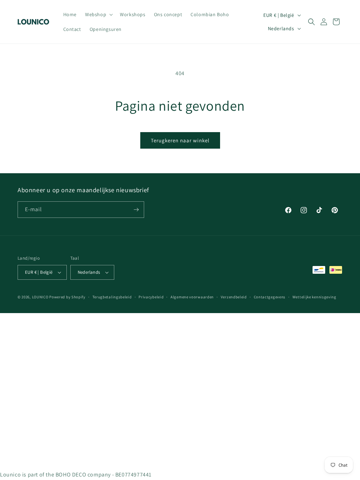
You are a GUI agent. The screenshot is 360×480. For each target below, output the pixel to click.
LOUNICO (40, 296)
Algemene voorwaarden (192, 296)
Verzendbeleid (234, 296)
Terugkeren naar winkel (180, 140)
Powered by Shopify (67, 296)
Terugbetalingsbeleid (112, 296)
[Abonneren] (136, 209)
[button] (98, 14)
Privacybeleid (151, 296)
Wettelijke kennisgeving (314, 296)
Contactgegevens (270, 296)
